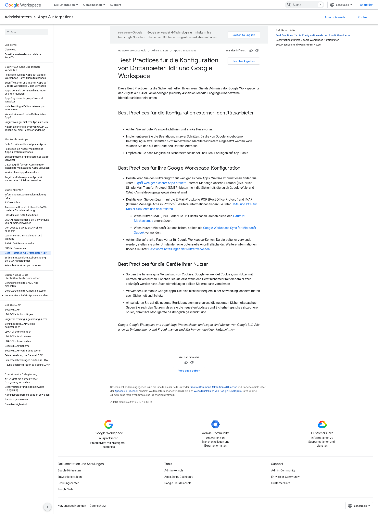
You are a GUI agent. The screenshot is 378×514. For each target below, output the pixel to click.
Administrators (18, 17)
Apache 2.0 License (126, 390)
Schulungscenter (68, 483)
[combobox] (304, 4)
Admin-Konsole (335, 17)
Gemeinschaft (92, 5)
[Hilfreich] (251, 51)
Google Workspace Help (132, 50)
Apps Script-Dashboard (178, 476)
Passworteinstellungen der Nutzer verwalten (179, 249)
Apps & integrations (55, 17)
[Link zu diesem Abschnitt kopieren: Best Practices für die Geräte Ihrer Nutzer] (212, 264)
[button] (25, 295)
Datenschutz (98, 505)
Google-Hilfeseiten (69, 470)
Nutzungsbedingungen (72, 505)
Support (115, 5)
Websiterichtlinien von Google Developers (218, 390)
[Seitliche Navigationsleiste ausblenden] (47, 507)
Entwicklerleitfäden (70, 476)
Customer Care (280, 483)
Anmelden (366, 4)
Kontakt (363, 17)
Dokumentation (64, 5)
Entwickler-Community (285, 476)
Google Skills (65, 489)
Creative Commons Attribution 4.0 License (213, 387)
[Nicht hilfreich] (257, 51)
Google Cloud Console (177, 483)
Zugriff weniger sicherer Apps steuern (160, 183)
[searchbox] (26, 32)
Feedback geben (244, 61)
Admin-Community (283, 470)
